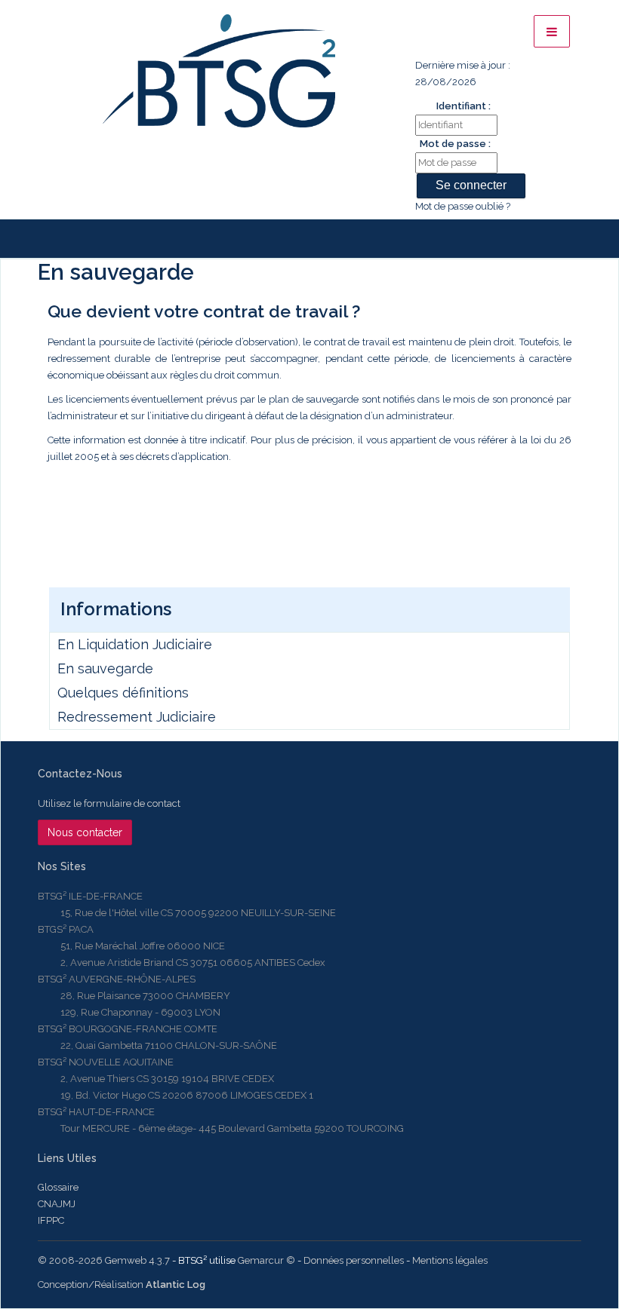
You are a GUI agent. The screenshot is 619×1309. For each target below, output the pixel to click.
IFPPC (51, 1220)
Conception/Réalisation (121, 1284)
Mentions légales (450, 1260)
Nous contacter (85, 832)
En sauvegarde (105, 668)
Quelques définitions (123, 692)
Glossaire (58, 1187)
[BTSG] (218, 71)
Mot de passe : (455, 143)
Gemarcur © (266, 1260)
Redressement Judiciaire (136, 717)
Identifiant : (463, 106)
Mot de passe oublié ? (462, 206)
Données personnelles (353, 1260)
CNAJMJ (56, 1203)
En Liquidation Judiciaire (134, 644)
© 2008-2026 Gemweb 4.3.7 (104, 1260)
